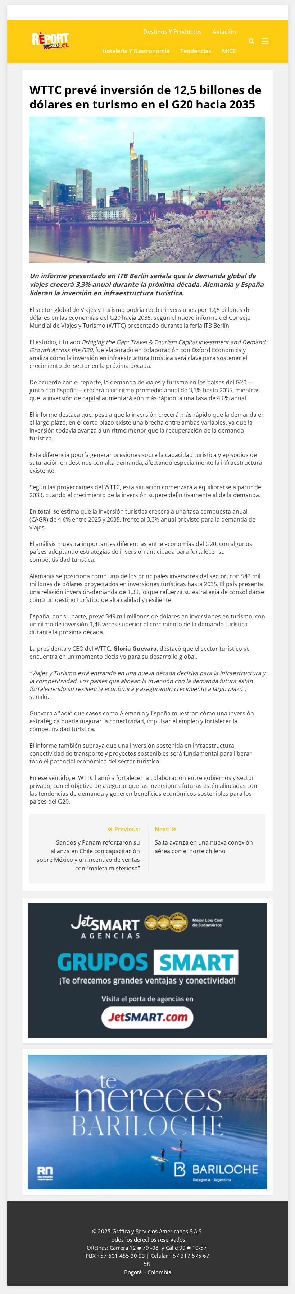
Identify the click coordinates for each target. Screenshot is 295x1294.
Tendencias (195, 51)
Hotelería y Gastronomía (135, 51)
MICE (229, 51)
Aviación (224, 32)
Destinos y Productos (172, 32)
